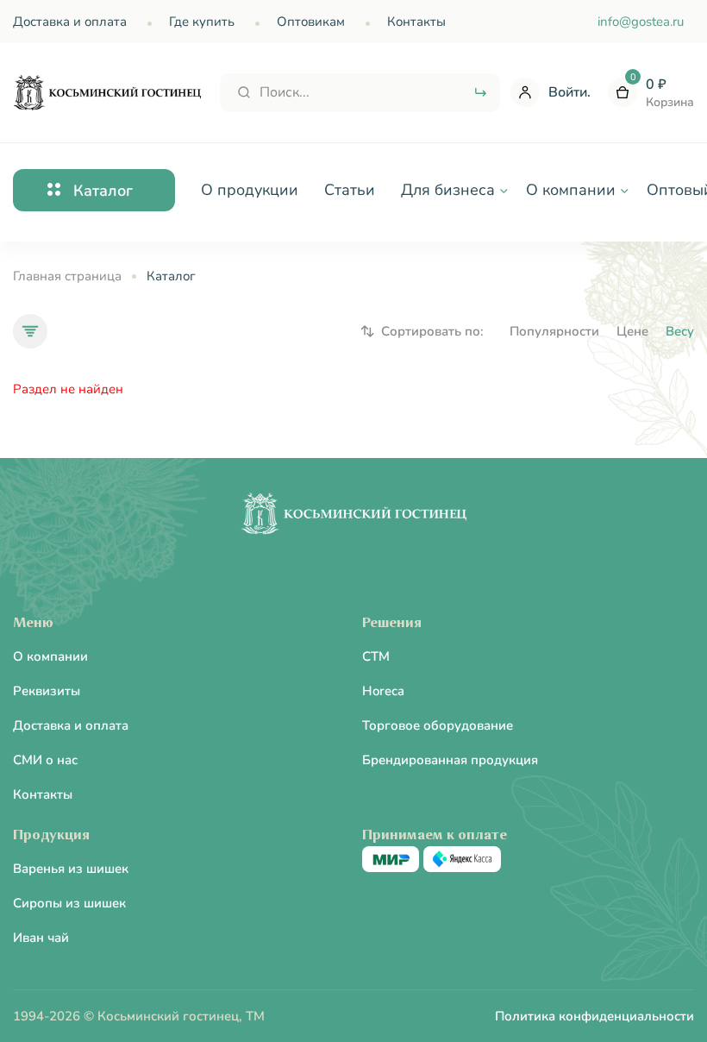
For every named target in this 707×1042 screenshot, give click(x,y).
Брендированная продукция (450, 760)
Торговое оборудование (437, 725)
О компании (50, 656)
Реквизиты (46, 691)
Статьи (349, 189)
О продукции (249, 189)
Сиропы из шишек (69, 903)
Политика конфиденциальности (594, 1016)
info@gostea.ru (641, 21)
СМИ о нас (45, 760)
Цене (632, 331)
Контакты (416, 21)
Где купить (202, 21)
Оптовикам (311, 21)
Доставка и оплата (70, 21)
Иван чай (41, 937)
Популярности (554, 331)
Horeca (383, 691)
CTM (376, 656)
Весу (680, 331)
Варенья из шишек (70, 868)
